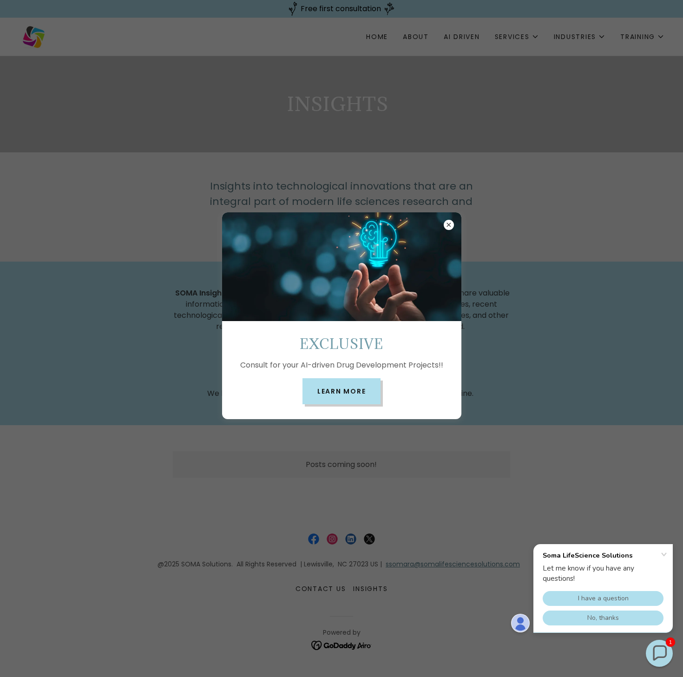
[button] (659, 653)
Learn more (341, 391)
